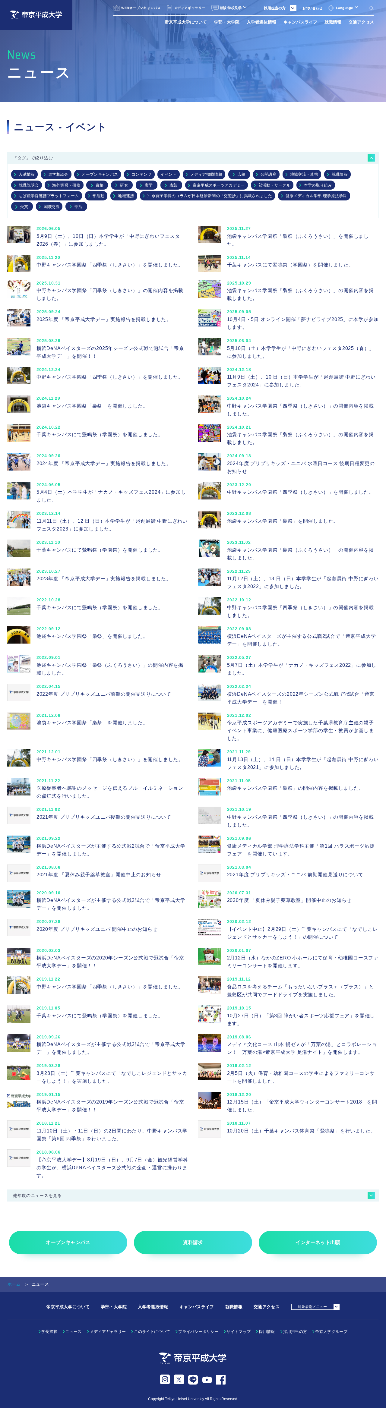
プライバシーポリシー (198, 1331)
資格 (100, 185)
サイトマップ (238, 1331)
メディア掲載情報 (206, 174)
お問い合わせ (312, 8)
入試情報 (27, 174)
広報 (241, 174)
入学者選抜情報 (261, 22)
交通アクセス (361, 22)
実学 (149, 185)
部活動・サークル (274, 185)
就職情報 (332, 22)
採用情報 (267, 1331)
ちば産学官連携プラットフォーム (49, 196)
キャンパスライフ (300, 22)
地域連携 (126, 196)
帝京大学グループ (331, 1331)
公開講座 (269, 174)
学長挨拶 (49, 1331)
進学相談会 (58, 174)
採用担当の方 (295, 1331)
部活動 (99, 196)
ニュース (73, 1331)
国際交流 (51, 206)
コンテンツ (141, 174)
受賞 (24, 206)
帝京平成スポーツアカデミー (219, 185)
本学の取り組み (318, 185)
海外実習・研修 (66, 185)
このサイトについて (152, 1331)
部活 (78, 206)
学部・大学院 (226, 22)
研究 (124, 185)
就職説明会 (29, 185)
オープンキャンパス (100, 174)
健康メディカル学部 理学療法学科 (316, 196)
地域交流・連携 (304, 174)
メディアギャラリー (189, 8)
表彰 (173, 185)
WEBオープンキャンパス (141, 8)
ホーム (14, 1284)
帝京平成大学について (186, 22)
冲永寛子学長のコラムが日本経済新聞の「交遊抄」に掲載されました (209, 196)
